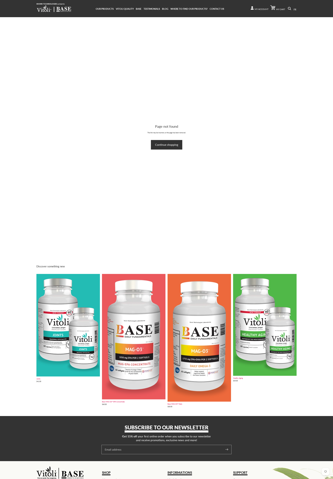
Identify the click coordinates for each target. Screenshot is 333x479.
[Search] (289, 8)
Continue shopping (166, 144)
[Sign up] (226, 449)
